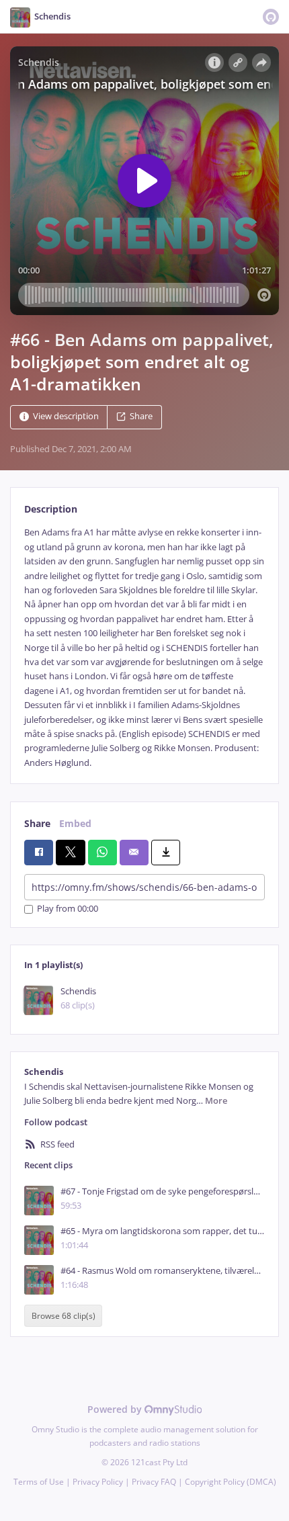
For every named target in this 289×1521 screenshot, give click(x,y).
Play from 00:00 (67, 909)
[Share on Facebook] (38, 852)
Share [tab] (37, 823)
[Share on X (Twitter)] (70, 852)
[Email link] (134, 852)
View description (66, 417)
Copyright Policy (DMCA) (230, 1481)
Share (141, 417)
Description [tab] (50, 509)
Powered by (115, 1409)
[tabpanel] (144, 647)
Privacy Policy (98, 1481)
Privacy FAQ (154, 1481)
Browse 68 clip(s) (63, 1315)
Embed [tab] (75, 823)
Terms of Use (38, 1481)
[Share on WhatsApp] (102, 852)
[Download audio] (165, 852)
